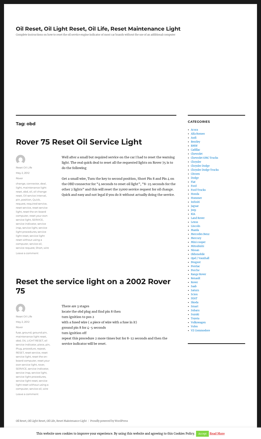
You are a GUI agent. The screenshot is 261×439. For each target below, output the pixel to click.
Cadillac (195, 149)
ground (27, 332)
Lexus (194, 222)
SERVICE (37, 219)
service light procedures (31, 376)
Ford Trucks (198, 190)
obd (25, 191)
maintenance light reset (31, 336)
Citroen (195, 174)
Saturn (195, 290)
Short (39, 247)
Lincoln (195, 226)
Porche (195, 270)
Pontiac (195, 266)
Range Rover (198, 274)
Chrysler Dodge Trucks (205, 170)
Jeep (193, 210)
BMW (194, 145)
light (19, 187)
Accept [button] (202, 433)
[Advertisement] (130, 86)
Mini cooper (198, 242)
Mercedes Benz (200, 234)
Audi (193, 137)
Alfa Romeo (198, 133)
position (26, 199)
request (20, 203)
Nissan (195, 250)
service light (29, 227)
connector (33, 183)
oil (30, 191)
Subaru (195, 310)
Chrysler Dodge (200, 165)
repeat (41, 348)
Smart (194, 306)
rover (41, 364)
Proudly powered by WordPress (109, 421)
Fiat (193, 182)
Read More (217, 433)
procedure (29, 348)
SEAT (194, 298)
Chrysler (196, 161)
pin (18, 199)
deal (43, 183)
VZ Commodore (200, 330)
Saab (194, 286)
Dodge (195, 178)
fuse (18, 332)
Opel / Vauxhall (200, 258)
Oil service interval (34, 195)
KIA (193, 214)
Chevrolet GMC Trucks (204, 157)
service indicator (26, 223)
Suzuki (195, 314)
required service (37, 203)
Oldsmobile (198, 254)
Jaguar (195, 206)
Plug (19, 348)
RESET (20, 352)
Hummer (196, 198)
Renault (195, 278)
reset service (23, 207)
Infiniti (195, 202)
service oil (35, 243)
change (20, 183)
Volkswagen (198, 322)
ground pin (40, 332)
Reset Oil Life (24, 167)
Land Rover (198, 218)
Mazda (195, 230)
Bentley (195, 141)
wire (46, 247)
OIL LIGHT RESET (32, 340)
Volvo (194, 326)
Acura (194, 129)
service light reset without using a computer (30, 239)
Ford (194, 186)
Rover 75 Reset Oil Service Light (79, 141)
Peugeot (196, 262)
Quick (36, 199)
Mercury (196, 238)
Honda (195, 194)
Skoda (194, 302)
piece (40, 344)
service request (25, 247)
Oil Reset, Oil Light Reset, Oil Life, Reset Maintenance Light (98, 28)
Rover (19, 178)
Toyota (195, 318)
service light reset (27, 380)
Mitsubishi (197, 246)
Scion (194, 294)
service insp (23, 372)
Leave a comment (27, 253)
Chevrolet (197, 153)
